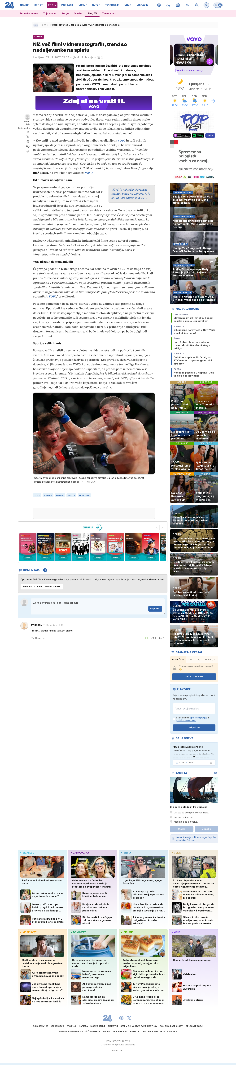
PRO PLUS (71, 1026)
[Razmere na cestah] (187, 5)
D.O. (28, 124)
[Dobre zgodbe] (159, 5)
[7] (115, 547)
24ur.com (84, 495)
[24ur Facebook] (121, 1018)
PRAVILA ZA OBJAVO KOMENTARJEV (42, 586)
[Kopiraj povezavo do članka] (28, 151)
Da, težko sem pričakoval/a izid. (191, 812)
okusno (128, 932)
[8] (133, 547)
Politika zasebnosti (171, 1026)
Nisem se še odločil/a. (186, 821)
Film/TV (92, 13)
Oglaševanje (40, 1026)
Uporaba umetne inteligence (160, 1031)
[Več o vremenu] (213, 101)
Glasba (78, 13)
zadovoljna (81, 852)
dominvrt (79, 932)
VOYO (121, 140)
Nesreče (178, 659)
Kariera (83, 1026)
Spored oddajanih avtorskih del (122, 1031)
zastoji (194, 659)
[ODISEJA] (93, 527)
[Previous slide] (157, 527)
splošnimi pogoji (198, 717)
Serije (65, 13)
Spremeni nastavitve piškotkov (138, 1026)
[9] (150, 547)
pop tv (71, 495)
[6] (98, 547)
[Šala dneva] (211, 762)
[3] (45, 547)
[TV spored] (178, 5)
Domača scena (29, 13)
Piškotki (113, 1026)
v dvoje (48, 495)
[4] (63, 547)
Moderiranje (97, 1026)
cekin (177, 852)
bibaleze (28, 852)
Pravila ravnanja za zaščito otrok (80, 1031)
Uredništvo (57, 1026)
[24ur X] (129, 1018)
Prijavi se (155, 608)
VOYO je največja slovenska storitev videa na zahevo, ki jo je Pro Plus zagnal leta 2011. (130, 193)
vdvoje (60, 495)
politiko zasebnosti (186, 720)
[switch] (218, 5)
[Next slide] (162, 527)
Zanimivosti (109, 13)
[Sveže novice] (36, 25)
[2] (27, 547)
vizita (127, 852)
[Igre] (168, 5)
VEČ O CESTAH (194, 676)
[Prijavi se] (206, 5)
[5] (80, 547)
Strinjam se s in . (193, 719)
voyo (37, 495)
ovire (210, 659)
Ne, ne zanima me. (184, 817)
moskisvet (30, 932)
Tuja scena (49, 13)
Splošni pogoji (194, 1026)
